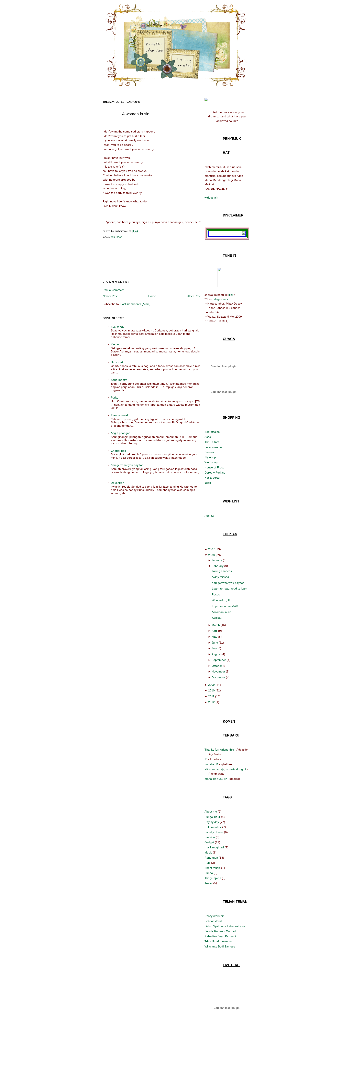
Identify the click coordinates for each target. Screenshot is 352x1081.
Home (152, 296)
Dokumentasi (213, 827)
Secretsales (212, 431)
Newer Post (110, 296)
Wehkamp (211, 462)
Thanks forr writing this (219, 749)
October (217, 665)
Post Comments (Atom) (135, 304)
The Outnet (212, 442)
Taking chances (222, 571)
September (219, 659)
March (216, 625)
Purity (114, 397)
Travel (209, 883)
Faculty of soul (214, 832)
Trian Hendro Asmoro (218, 941)
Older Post (193, 296)
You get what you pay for (127, 465)
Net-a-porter (212, 477)
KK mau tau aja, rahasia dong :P (225, 769)
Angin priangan (120, 433)
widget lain (211, 197)
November (218, 671)
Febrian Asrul (213, 921)
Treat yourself (120, 415)
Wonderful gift (221, 600)
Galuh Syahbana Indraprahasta (225, 926)
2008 (211, 555)
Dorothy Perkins (215, 472)
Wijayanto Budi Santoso (220, 946)
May (214, 636)
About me (211, 811)
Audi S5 (209, 515)
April (214, 630)
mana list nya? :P (216, 778)
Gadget (210, 842)
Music (209, 852)
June (215, 642)
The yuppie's (213, 878)
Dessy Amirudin (214, 916)
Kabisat (216, 617)
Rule (208, 862)
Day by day (212, 822)
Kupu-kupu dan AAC (225, 606)
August (216, 654)
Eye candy (117, 326)
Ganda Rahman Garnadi (220, 931)
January (217, 560)
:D (206, 759)
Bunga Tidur (213, 816)
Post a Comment (113, 290)
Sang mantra (119, 379)
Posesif (216, 594)
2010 (211, 690)
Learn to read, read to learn (230, 588)
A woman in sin (135, 114)
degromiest (221, 299)
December (218, 677)
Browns (209, 452)
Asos (208, 436)
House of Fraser (215, 467)
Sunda (209, 873)
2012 (211, 702)
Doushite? (117, 482)
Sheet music (213, 867)
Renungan (116, 237)
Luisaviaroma (213, 447)
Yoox (208, 482)
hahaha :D (211, 764)
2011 (211, 696)
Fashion (210, 837)
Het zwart (117, 362)
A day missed (220, 577)
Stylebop (210, 457)
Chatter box (118, 450)
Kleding (115, 344)
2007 (211, 549)
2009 (211, 684)
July (214, 648)
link (231, 294)
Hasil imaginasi (215, 847)
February (217, 566)
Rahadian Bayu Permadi (220, 936)
